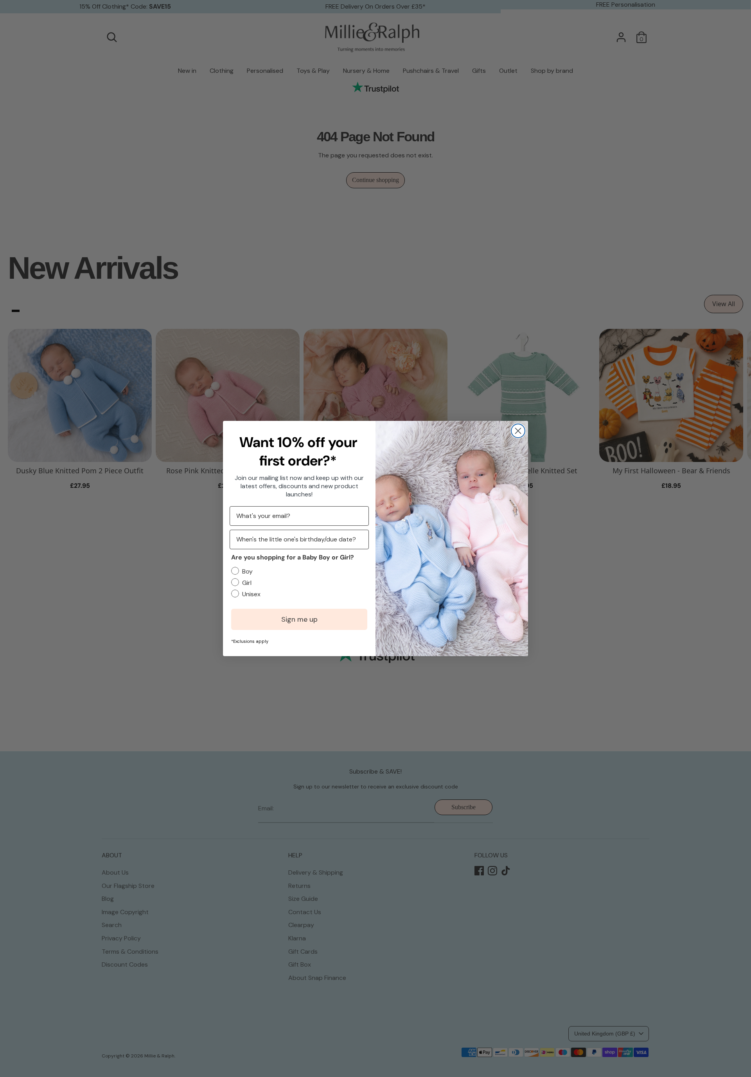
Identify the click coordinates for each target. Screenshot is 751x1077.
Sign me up (299, 619)
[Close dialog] (518, 431)
